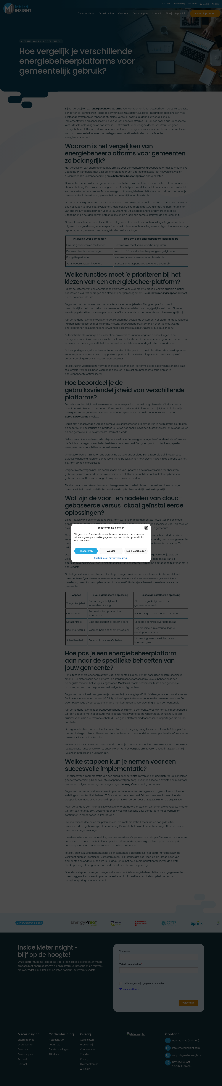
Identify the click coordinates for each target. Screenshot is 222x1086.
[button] (146, 527)
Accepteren (86, 551)
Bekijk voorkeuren (136, 551)
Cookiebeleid (101, 558)
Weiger (111, 551)
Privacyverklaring (118, 558)
